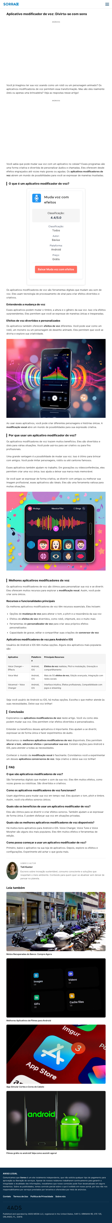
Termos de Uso (20, 1196)
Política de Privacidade (41, 1196)
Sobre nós (60, 1196)
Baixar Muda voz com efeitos (56, 269)
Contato (7, 1196)
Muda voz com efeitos (56, 199)
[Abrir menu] (107, 4)
